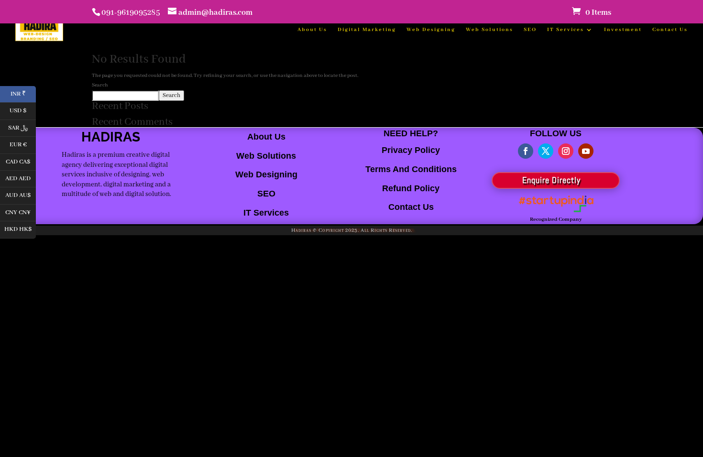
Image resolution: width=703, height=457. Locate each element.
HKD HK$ (20, 229)
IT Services (565, 29)
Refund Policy (410, 188)
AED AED (20, 178)
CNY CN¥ (20, 212)
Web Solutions (489, 29)
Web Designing (430, 29)
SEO (530, 29)
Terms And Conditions (411, 169)
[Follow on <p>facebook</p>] (525, 151)
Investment (623, 29)
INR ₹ (23, 93)
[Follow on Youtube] (585, 151)
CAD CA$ (21, 161)
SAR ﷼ (22, 127)
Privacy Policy (411, 150)
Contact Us (670, 29)
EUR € (23, 144)
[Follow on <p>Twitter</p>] (545, 151)
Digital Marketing (367, 29)
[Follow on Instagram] (565, 151)
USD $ (23, 110)
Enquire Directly (551, 179)
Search (100, 85)
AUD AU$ (20, 195)
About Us (312, 29)
